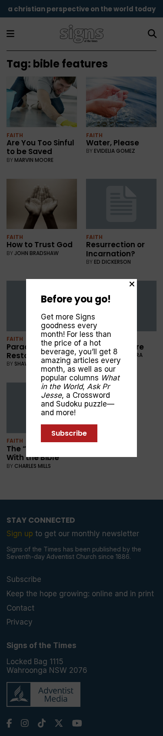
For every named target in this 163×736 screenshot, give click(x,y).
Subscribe (69, 433)
